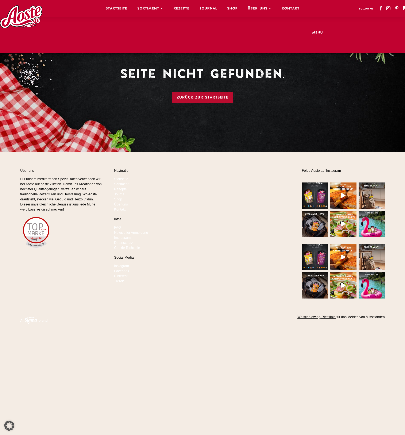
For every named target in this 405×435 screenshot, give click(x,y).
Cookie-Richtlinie (127, 248)
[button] (9, 425)
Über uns (121, 204)
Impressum (122, 237)
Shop (232, 8)
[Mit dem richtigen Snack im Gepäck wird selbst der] (372, 195)
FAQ (117, 227)
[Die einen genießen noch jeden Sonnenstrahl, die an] (315, 195)
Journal (208, 8)
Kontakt (290, 8)
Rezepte (181, 8)
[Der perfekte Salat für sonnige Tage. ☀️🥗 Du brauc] (343, 224)
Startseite (116, 8)
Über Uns (257, 8)
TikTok (119, 281)
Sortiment (148, 8)
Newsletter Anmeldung (131, 232)
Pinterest (120, 276)
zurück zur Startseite (202, 97)
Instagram (121, 266)
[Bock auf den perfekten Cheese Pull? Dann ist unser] (343, 195)
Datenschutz (123, 243)
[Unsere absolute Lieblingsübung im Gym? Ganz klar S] (315, 224)
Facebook (121, 271)
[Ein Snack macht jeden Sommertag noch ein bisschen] (372, 224)
